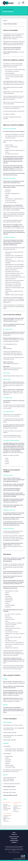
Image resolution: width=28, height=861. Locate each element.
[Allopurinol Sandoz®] (8, 806)
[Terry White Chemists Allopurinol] (18, 807)
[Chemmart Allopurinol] (8, 817)
